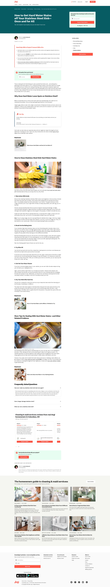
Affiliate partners (88, 569)
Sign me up (27, 566)
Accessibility (25, 582)
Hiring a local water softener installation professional (28, 62)
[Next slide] (18, 446)
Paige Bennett (17, 503)
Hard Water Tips (76, 45)
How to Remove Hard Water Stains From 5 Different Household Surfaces (54, 506)
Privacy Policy (30, 581)
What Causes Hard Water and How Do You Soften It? (39, 145)
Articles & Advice (35, 4)
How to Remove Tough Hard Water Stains (79, 505)
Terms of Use (24, 581)
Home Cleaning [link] (30, 9)
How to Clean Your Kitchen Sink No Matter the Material (80, 535)
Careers (86, 560)
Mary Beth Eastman (46, 532)
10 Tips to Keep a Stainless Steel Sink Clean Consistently (25, 506)
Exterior (20, 4)
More (30, 4)
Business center (60, 558)
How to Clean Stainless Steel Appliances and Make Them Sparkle (27, 535)
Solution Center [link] (17, 9)
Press (86, 562)
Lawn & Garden (25, 4)
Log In (86, 1)
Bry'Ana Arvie (72, 503)
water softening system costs (31, 359)
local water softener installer (54, 361)
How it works (87, 556)
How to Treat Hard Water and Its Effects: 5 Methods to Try (41, 303)
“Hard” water (17, 105)
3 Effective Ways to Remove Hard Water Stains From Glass (55, 535)
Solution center (75, 556)
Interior (16, 4)
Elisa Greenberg (72, 532)
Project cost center (75, 558)
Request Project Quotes (82, 22)
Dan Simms (16, 532)
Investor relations (88, 563)
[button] (16, 447)
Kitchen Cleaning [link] (37, 9)
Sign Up (92, 1)
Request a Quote (24, 441)
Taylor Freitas (45, 503)
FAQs (74, 48)
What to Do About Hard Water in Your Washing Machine (40, 374)
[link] (24, 432)
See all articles (91, 481)
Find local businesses (48, 556)
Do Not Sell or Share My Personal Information (38, 582)
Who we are (87, 558)
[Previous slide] (16, 446)
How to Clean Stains (77, 43)
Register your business (62, 556)
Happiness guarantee (89, 567)
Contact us (87, 565)
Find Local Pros (36, 76)
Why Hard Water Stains (78, 41)
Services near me (47, 558)
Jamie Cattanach (26, 37)
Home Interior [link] (23, 9)
